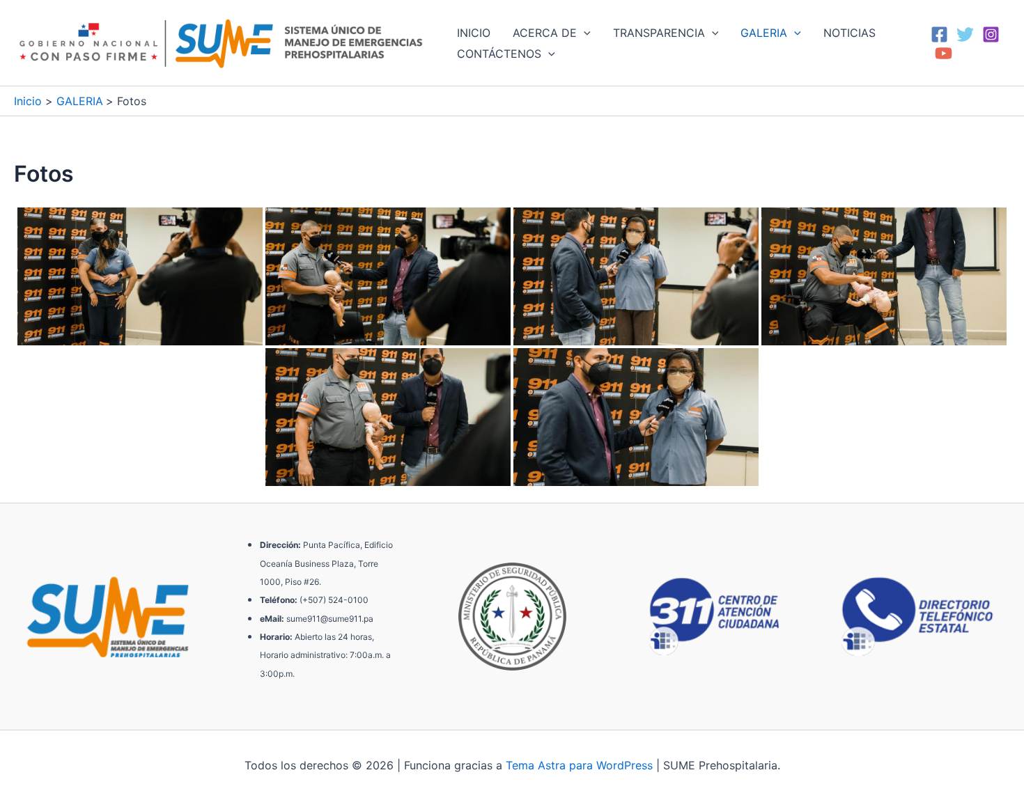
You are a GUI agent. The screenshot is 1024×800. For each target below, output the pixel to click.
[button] (584, 32)
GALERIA (763, 33)
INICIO (473, 33)
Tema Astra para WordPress (579, 765)
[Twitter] (965, 34)
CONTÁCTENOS (499, 54)
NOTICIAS (849, 33)
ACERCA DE (545, 33)
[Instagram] (991, 34)
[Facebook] (939, 34)
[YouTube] (943, 53)
